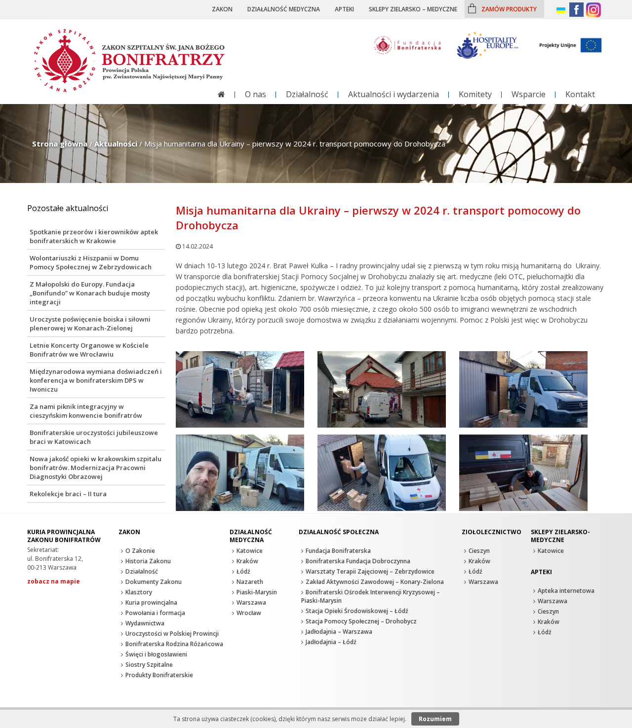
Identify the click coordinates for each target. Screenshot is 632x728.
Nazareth (250, 582)
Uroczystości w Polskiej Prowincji (172, 633)
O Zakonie (140, 550)
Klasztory (138, 592)
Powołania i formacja (155, 613)
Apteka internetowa (566, 590)
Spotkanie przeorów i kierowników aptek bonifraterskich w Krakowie (94, 236)
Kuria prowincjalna (151, 602)
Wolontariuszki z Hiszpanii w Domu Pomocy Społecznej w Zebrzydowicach (91, 262)
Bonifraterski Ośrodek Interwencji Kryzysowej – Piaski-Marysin (370, 596)
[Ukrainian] (561, 10)
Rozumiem (435, 719)
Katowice (250, 550)
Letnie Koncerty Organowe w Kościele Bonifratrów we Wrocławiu (89, 350)
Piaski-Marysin (257, 592)
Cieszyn (479, 550)
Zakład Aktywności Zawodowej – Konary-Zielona (375, 582)
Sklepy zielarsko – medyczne (413, 9)
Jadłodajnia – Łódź (331, 642)
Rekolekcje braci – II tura (68, 493)
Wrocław (249, 613)
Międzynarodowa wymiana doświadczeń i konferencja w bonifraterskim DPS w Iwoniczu (96, 380)
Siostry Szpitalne (149, 664)
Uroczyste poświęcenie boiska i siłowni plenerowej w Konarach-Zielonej (90, 323)
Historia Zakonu (148, 561)
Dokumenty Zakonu (153, 582)
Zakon (222, 9)
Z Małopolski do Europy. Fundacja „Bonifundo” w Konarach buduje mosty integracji (90, 293)
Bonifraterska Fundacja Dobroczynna (358, 561)
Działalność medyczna (283, 9)
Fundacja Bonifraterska (338, 550)
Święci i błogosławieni (156, 654)
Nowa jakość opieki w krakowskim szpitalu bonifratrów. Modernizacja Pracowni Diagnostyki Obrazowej (95, 467)
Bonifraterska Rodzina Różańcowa (174, 644)
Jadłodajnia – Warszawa (339, 631)
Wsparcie (529, 94)
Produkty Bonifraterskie (159, 675)
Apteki (344, 9)
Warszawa (251, 602)
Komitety (475, 94)
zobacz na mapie (53, 581)
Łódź (243, 571)
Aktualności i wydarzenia (393, 94)
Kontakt (580, 94)
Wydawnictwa (144, 623)
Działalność (307, 94)
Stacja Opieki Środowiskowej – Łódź (357, 611)
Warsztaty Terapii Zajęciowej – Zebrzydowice (370, 571)
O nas (255, 94)
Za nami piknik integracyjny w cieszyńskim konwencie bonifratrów (86, 411)
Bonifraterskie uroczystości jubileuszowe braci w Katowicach (94, 437)
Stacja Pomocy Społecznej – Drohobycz (361, 621)
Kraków (247, 561)
